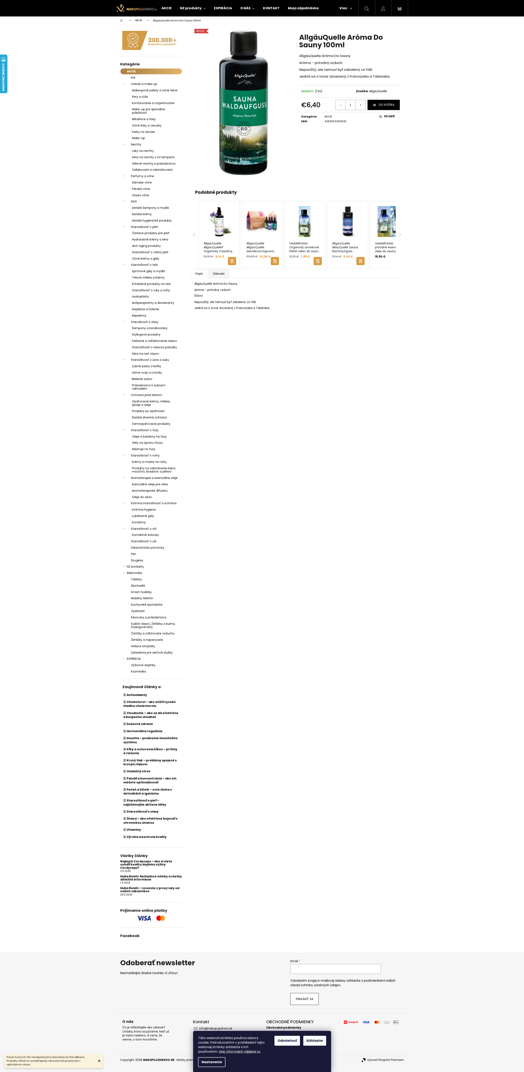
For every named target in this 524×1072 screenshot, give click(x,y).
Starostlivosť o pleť (144, 227)
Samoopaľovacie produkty (151, 424)
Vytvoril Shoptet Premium (385, 1060)
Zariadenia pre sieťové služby (152, 652)
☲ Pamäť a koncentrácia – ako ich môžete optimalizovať (149, 780)
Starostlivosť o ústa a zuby (150, 360)
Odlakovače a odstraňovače (152, 170)
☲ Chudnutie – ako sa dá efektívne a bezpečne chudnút (150, 715)
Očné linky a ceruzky (146, 125)
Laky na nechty (143, 151)
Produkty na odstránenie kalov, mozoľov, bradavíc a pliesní (154, 470)
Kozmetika (138, 671)
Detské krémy (142, 214)
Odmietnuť (287, 1040)
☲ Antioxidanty (135, 695)
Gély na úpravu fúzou (147, 443)
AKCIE (131, 71)
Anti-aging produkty (146, 246)
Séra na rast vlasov (145, 354)
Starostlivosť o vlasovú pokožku (154, 347)
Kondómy (139, 522)
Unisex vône (140, 195)
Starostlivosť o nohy (145, 455)
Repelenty (139, 316)
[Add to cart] (232, 261)
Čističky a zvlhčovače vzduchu (153, 633)
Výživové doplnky (143, 665)
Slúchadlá (138, 586)
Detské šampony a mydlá (150, 208)
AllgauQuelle (378, 91)
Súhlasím (314, 1040)
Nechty (136, 144)
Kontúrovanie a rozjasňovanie (153, 103)
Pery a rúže (140, 97)
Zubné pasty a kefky (146, 366)
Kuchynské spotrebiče (146, 605)
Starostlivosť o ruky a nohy (151, 290)
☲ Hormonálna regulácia (142, 731)
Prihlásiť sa (304, 999)
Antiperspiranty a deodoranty (153, 303)
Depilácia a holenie (145, 309)
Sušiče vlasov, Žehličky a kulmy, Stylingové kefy (153, 625)
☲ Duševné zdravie (138, 724)
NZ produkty (135, 566)
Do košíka (386, 105)
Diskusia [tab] (218, 274)
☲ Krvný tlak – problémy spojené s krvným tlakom (150, 762)
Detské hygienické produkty (152, 220)
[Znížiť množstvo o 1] (340, 105)
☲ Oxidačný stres (136, 771)
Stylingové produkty (146, 334)
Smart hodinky (141, 592)
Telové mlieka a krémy (148, 277)
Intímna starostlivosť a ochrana (153, 503)
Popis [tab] (199, 274)
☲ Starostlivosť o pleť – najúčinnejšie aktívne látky (144, 802)
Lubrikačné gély (143, 516)
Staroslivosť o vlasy (144, 322)
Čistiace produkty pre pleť (150, 233)
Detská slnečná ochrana (149, 417)
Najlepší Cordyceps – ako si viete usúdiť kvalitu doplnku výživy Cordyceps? (146, 864)
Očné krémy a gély (145, 259)
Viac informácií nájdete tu (239, 1051)
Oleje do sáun (142, 497)
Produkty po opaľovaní (148, 411)
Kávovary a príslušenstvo (149, 617)
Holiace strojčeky (143, 646)
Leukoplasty (140, 296)
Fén (133, 554)
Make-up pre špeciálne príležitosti (148, 111)
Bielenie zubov (142, 379)
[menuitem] (166, 8)
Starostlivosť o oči (143, 529)
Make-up (138, 138)
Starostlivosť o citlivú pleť (150, 252)
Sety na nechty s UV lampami (153, 157)
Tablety (136, 579)
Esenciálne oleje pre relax (150, 484)
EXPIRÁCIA (134, 659)
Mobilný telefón (142, 598)
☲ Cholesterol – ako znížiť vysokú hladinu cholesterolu (149, 704)
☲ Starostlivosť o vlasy (141, 812)
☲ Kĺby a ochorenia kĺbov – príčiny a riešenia (150, 751)
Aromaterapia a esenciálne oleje (154, 478)
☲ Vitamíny (132, 830)
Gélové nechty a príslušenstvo (154, 163)
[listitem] (219, 235)
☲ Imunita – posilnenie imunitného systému (150, 740)
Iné (133, 77)
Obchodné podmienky (283, 1027)
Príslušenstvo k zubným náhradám (149, 387)
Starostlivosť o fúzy (145, 430)
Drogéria (137, 560)
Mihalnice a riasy (144, 119)
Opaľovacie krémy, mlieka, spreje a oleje (151, 403)
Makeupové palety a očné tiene (154, 90)
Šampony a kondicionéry (150, 328)
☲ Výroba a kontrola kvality (145, 837)
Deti (134, 201)
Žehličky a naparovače (147, 640)
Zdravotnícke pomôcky (147, 548)
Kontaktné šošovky (145, 535)
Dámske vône (142, 182)
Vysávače (138, 611)
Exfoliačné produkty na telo (151, 284)
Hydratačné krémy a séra (150, 239)
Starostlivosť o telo (144, 265)
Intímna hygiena (144, 510)
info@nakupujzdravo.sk (215, 1028)
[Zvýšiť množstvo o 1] (360, 105)
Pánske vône (141, 189)
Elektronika (134, 573)
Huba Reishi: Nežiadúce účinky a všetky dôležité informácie (151, 878)
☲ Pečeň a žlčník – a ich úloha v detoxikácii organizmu (147, 791)
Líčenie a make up (144, 84)
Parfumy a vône (142, 176)
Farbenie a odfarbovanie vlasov (154, 341)
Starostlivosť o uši (143, 541)
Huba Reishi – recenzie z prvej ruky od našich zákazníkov (149, 890)
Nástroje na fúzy (143, 449)
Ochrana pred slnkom (146, 395)
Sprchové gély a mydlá (148, 271)
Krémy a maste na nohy (149, 462)
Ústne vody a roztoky (147, 372)
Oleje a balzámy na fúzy (149, 436)
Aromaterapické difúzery (150, 491)
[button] (194, 235)
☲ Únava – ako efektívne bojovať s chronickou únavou (150, 820)
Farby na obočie (143, 132)
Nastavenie (212, 1062)
